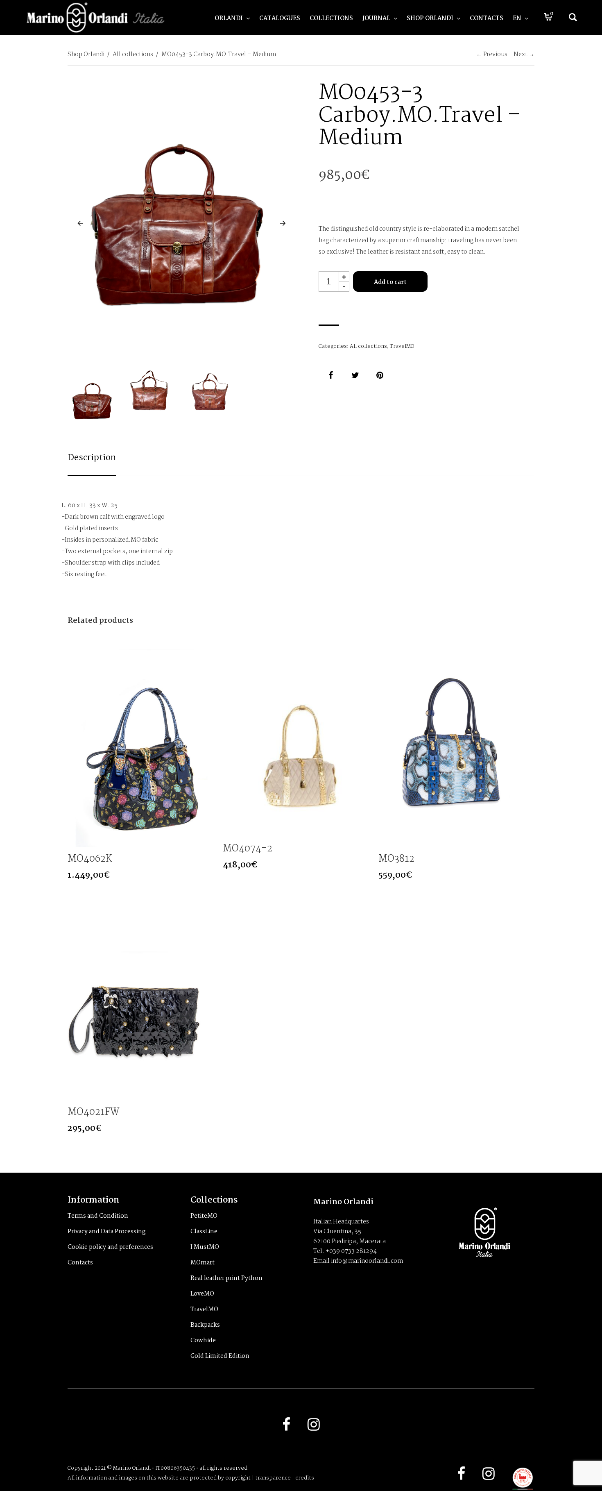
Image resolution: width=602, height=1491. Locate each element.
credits (304, 1478)
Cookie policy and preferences (110, 1247)
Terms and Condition (98, 1216)
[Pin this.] (380, 375)
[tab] (92, 463)
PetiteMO (203, 1216)
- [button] (343, 286)
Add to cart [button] (208, 840)
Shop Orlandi (86, 54)
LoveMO (202, 1294)
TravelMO (402, 346)
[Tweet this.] (355, 375)
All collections (133, 54)
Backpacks (205, 1325)
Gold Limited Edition (219, 1356)
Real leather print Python (226, 1278)
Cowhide (203, 1341)
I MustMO (204, 1247)
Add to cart (390, 282)
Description (92, 458)
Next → (524, 54)
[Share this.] (331, 375)
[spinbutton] (329, 281)
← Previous (491, 54)
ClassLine (203, 1232)
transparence (273, 1478)
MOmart (202, 1263)
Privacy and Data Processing (107, 1232)
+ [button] (344, 276)
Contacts (80, 1263)
